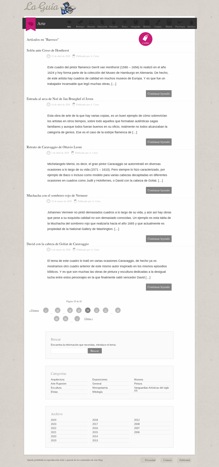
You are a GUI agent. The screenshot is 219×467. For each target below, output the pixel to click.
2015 (95, 432)
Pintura (138, 383)
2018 (95, 419)
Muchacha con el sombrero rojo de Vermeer (57, 195)
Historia (147, 26)
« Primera (34, 310)
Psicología (180, 26)
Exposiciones (99, 379)
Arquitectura (57, 379)
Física (124, 26)
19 (79, 310)
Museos (138, 379)
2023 (53, 424)
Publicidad (185, 460)
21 (96, 310)
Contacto (167, 460)
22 (105, 310)
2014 (95, 436)
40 (56, 318)
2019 (53, 440)
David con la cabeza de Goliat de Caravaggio (58, 243)
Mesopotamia (100, 387)
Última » (88, 318)
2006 (137, 432)
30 (118, 310)
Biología (80, 26)
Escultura (56, 387)
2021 (53, 432)
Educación (102, 26)
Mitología (97, 391)
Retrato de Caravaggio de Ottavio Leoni (54, 147)
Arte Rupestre (58, 383)
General (96, 383)
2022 (53, 428)
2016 (95, 428)
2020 (53, 436)
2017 (95, 424)
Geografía (135, 26)
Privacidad (150, 460)
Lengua (158, 26)
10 (57, 310)
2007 (137, 428)
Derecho (91, 26)
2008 (137, 424)
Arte (69, 26)
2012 (137, 419)
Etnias (54, 391)
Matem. (169, 26)
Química (191, 26)
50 (65, 318)
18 (70, 310)
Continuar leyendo (159, 93)
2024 (53, 419)
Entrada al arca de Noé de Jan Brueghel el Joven (60, 98)
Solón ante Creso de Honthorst (48, 50)
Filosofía (114, 26)
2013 (95, 440)
